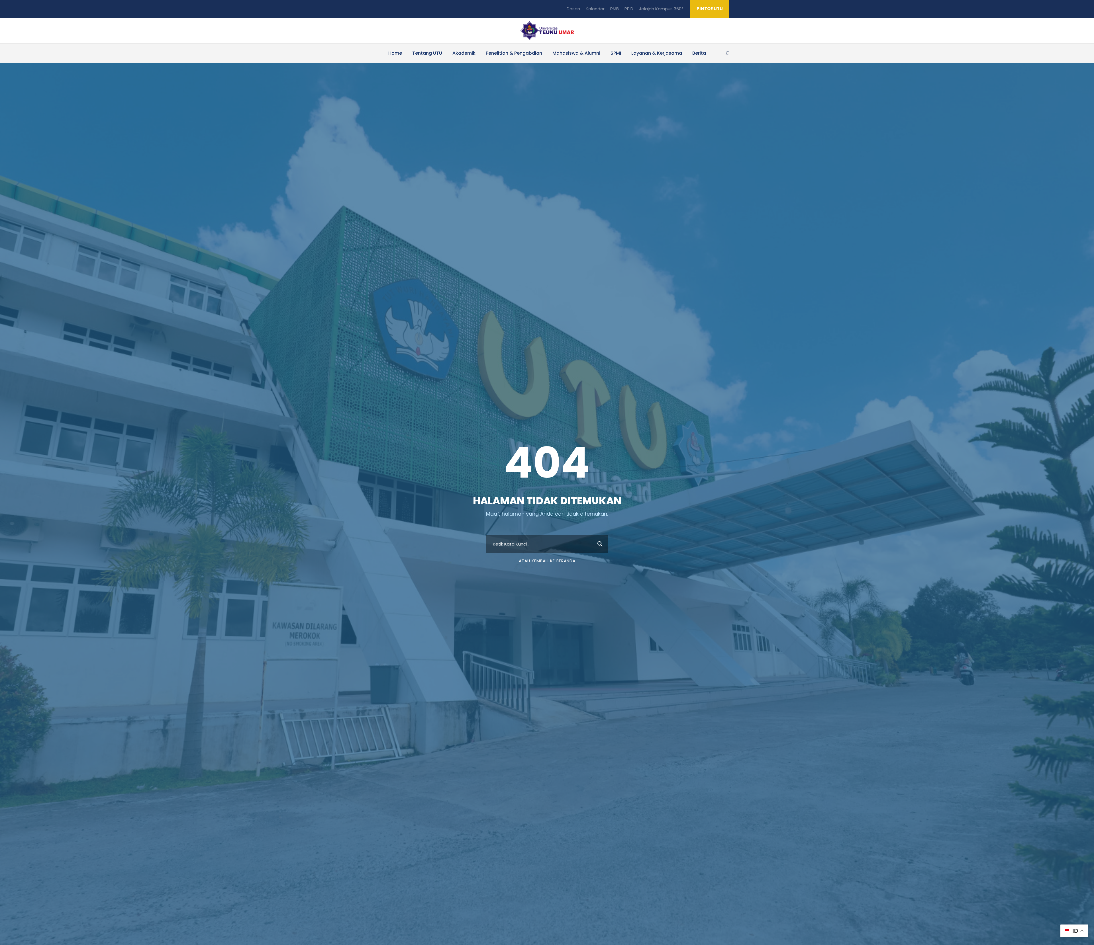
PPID (628, 9)
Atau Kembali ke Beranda (547, 561)
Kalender (595, 9)
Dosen (573, 9)
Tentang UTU (427, 53)
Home (395, 53)
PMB (614, 9)
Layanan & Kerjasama (656, 53)
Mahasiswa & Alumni (576, 53)
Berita (699, 53)
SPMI (616, 53)
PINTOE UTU (710, 9)
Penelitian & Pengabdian (514, 53)
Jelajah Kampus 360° (661, 9)
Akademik (463, 53)
